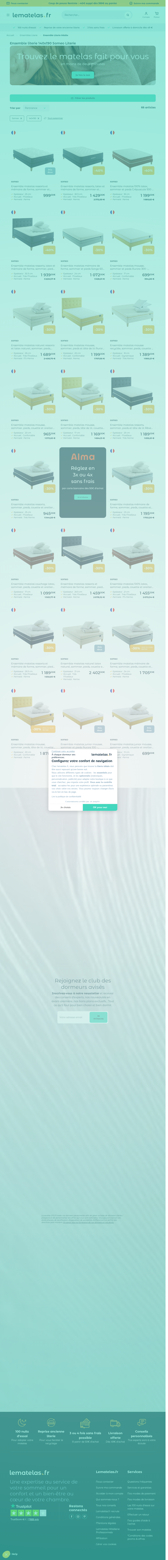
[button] (6, 1554)
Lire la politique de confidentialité (66, 796)
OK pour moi (100, 807)
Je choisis (65, 807)
